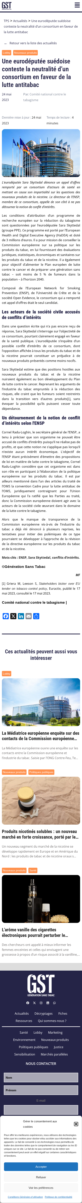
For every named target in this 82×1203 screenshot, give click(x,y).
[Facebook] (28, 1003)
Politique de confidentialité (58, 1197)
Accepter (41, 1166)
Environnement (24, 1040)
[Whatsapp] (54, 1003)
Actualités (20, 21)
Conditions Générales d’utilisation (25, 1197)
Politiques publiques (41, 772)
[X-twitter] (34, 1003)
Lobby (6, 52)
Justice (58, 1047)
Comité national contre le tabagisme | (34, 602)
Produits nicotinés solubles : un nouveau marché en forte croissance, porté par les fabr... (40, 834)
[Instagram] (41, 1003)
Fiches (62, 1013)
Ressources (24, 1021)
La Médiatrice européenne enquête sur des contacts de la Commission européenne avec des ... (40, 736)
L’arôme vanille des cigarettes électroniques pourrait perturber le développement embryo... (33, 932)
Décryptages (44, 1013)
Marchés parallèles (54, 1054)
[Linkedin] (48, 1003)
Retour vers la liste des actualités (30, 43)
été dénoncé (32, 529)
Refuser (41, 1177)
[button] (76, 1124)
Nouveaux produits (25, 52)
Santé (32, 870)
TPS (6, 21)
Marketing (55, 1032)
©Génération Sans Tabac (24, 567)
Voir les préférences (41, 1187)
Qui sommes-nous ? (52, 1021)
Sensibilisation (24, 1054)
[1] (68, 399)
